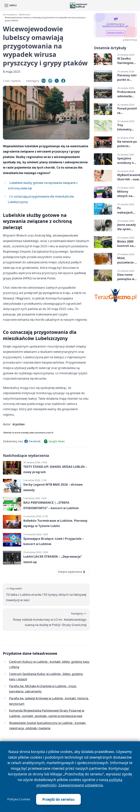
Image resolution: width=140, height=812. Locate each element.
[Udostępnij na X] (57, 81)
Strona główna (10, 14)
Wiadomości (24, 14)
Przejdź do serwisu (58, 799)
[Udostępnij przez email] (50, 81)
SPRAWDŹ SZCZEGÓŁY (115, 33)
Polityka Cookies (18, 799)
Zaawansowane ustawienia (80, 785)
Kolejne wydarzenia (70, 571)
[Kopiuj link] (43, 81)
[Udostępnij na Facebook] (63, 81)
